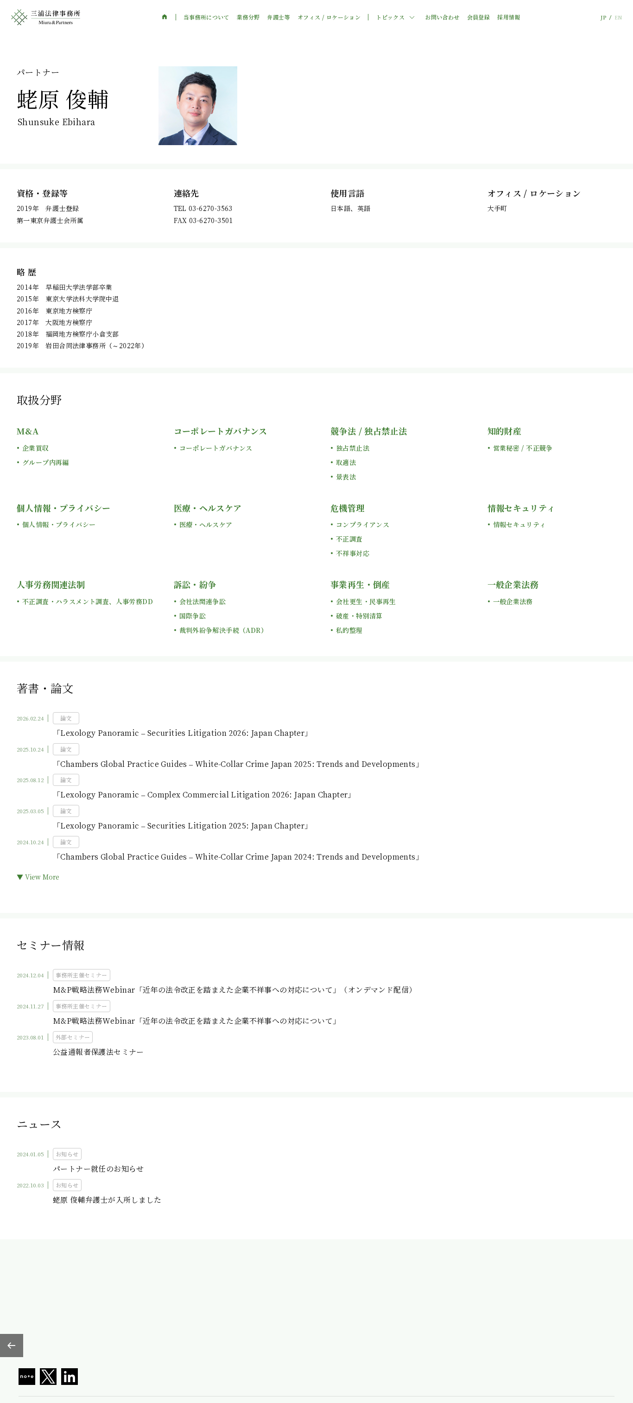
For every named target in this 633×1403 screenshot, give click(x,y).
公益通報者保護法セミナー (98, 1051)
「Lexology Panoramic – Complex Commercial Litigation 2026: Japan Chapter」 (204, 794)
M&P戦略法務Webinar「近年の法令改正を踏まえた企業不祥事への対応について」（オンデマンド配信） (234, 989)
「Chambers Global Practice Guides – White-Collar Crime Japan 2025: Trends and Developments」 (238, 764)
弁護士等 (278, 17)
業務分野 (248, 17)
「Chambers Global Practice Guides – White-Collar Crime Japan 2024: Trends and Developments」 (238, 856)
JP (603, 17)
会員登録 (478, 17)
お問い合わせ (442, 17)
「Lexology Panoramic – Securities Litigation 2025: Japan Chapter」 (182, 825)
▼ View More (38, 876)
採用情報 (508, 17)
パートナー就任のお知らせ (98, 1168)
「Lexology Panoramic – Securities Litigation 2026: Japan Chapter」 (182, 732)
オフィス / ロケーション (329, 17)
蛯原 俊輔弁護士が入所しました (107, 1199)
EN (618, 17)
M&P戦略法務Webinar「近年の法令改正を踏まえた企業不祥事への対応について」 (196, 1020)
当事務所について (206, 17)
